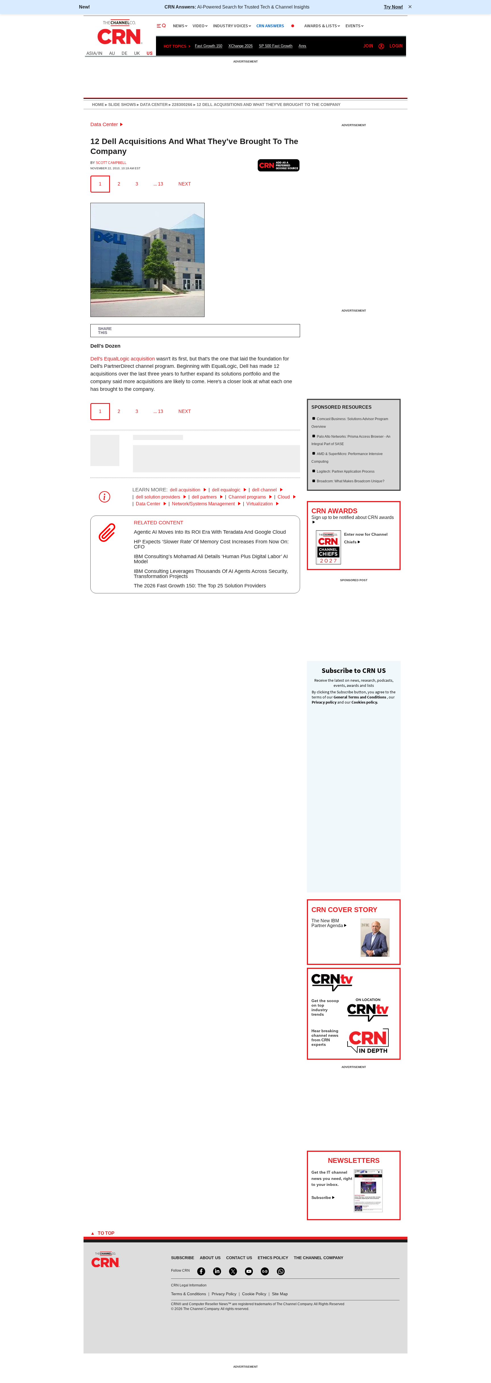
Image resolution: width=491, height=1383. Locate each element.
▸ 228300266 (180, 104)
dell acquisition (185, 489)
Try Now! (393, 6)
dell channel (265, 489)
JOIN (368, 46)
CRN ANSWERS (270, 26)
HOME (98, 104)
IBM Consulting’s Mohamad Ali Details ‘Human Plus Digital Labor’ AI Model (211, 559)
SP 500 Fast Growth (275, 46)
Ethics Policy (273, 1257)
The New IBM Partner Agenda (327, 923)
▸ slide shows (120, 104)
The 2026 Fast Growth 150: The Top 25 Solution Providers (200, 586)
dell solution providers (158, 497)
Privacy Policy (224, 1294)
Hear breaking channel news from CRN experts (324, 1038)
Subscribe (321, 1197)
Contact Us (239, 1257)
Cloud (284, 497)
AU (112, 53)
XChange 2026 (240, 46)
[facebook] (200, 1271)
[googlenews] (264, 1271)
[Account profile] (381, 46)
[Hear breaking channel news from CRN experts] (368, 1041)
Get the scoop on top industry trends (325, 1007)
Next (184, 184)
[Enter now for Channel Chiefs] (331, 562)
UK (137, 53)
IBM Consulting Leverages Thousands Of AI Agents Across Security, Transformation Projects (211, 573)
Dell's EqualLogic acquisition (122, 359)
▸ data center (152, 104)
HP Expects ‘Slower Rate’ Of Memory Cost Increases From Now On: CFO (211, 544)
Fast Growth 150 (208, 46)
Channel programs (247, 497)
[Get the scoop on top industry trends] (368, 1010)
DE (124, 53)
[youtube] (248, 1271)
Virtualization (260, 503)
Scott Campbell (111, 163)
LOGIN (396, 46)
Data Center (104, 124)
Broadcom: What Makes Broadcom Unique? (350, 481)
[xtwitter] (232, 1271)
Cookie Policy (254, 1294)
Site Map (280, 1294)
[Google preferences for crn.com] (278, 165)
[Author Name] (104, 462)
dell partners (205, 497)
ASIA (91, 53)
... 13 (158, 184)
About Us (210, 1257)
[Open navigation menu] (161, 26)
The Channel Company (318, 1257)
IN (100, 53)
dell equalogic (227, 489)
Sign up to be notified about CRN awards (352, 517)
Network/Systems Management (204, 503)
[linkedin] (216, 1271)
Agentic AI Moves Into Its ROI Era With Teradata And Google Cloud (210, 532)
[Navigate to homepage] (119, 45)
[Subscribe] (368, 1210)
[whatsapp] (280, 1271)
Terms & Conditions (188, 1294)
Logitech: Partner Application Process (346, 471)
